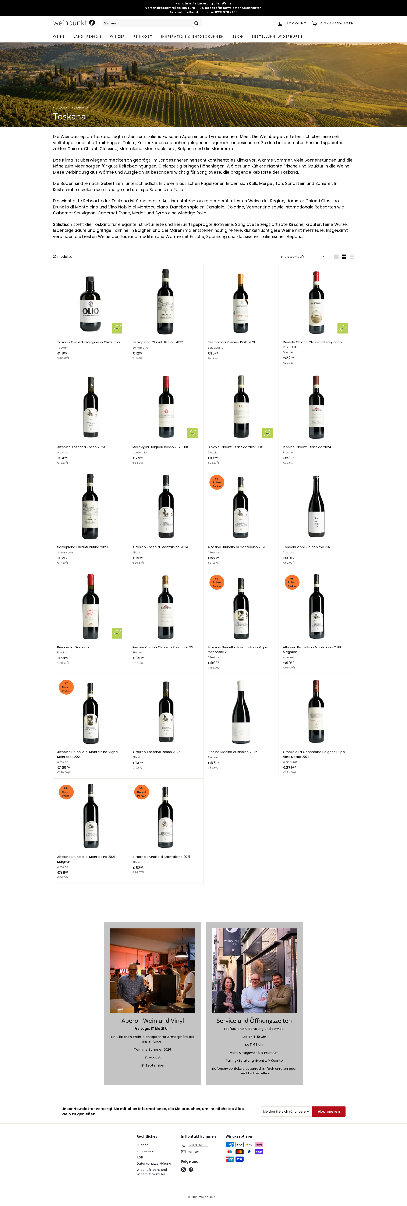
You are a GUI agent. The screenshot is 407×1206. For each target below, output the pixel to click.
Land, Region (88, 36)
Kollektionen (81, 107)
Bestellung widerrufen (277, 36)
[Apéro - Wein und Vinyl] (152, 970)
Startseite (60, 107)
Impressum (145, 1151)
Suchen (142, 1145)
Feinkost (143, 36)
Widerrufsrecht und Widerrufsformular (152, 1172)
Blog (238, 36)
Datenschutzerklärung (154, 1163)
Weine (59, 36)
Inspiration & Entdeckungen (192, 36)
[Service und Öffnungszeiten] (254, 970)
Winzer (117, 36)
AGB (140, 1157)
